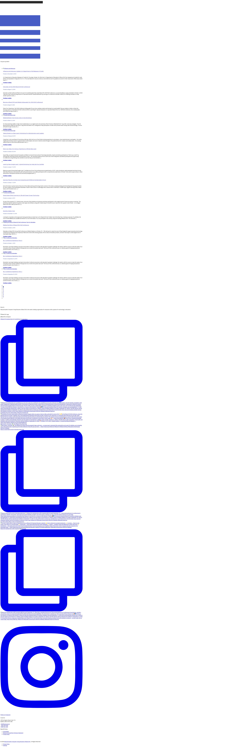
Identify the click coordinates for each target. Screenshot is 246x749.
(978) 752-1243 (4, 727)
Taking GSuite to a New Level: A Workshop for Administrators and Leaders (23, 133)
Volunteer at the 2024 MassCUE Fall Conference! (16, 87)
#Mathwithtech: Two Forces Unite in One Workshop (17, 118)
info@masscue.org (5, 724)
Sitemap (5, 745)
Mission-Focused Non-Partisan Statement (13, 733)
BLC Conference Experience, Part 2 (12, 271)
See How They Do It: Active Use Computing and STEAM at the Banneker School (24, 180)
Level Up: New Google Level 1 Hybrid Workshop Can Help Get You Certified (23, 164)
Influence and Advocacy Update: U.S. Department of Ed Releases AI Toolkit (23, 71)
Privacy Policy (6, 734)
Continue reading (7, 82)
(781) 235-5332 (4, 725)
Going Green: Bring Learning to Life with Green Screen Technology (21, 195)
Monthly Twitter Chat (9, 211)
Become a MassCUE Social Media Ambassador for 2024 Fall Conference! (23, 102)
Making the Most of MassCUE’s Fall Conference (16, 225)
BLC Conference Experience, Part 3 (12, 256)
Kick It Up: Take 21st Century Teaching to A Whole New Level (19, 149)
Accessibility (6, 731)
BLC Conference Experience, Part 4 (12, 240)
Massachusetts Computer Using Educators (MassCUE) (17, 741)
